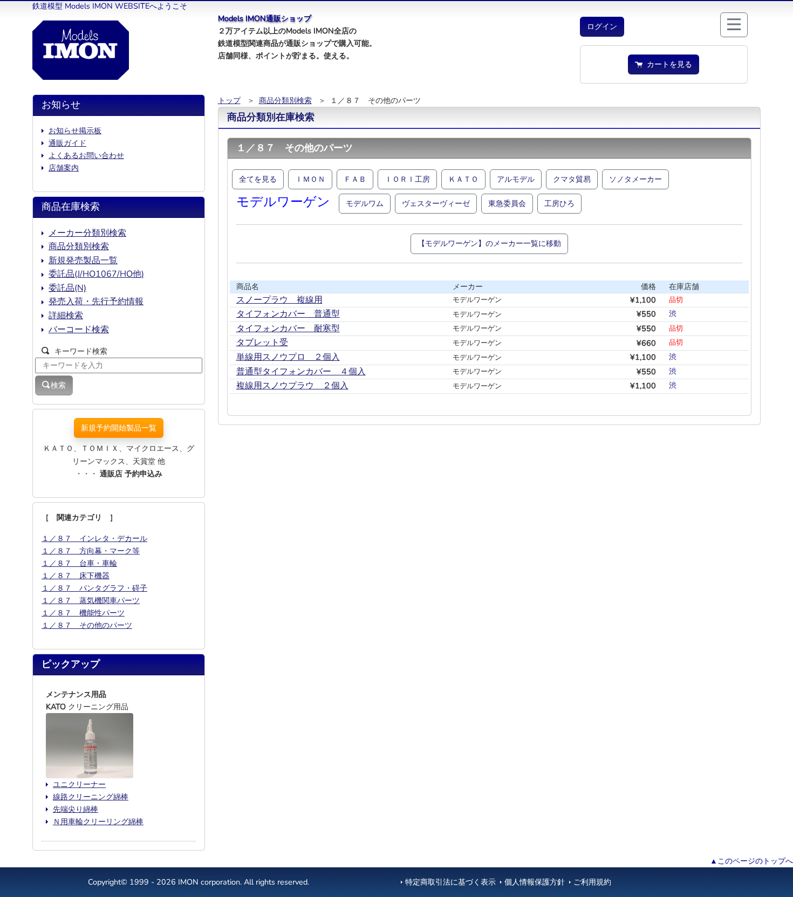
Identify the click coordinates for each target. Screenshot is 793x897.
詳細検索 (66, 315)
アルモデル (516, 179)
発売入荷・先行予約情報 (96, 301)
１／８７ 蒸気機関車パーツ (91, 600)
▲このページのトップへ (751, 860)
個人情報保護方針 (534, 882)
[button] (602, 27)
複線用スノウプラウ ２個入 (292, 386)
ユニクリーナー (79, 784)
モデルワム (365, 203)
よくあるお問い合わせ (86, 155)
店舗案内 (64, 167)
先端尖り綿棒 (75, 809)
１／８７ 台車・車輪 (79, 563)
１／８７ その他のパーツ (87, 625)
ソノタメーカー (635, 179)
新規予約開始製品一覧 (118, 427)
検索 (58, 385)
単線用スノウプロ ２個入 (288, 357)
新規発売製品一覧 (83, 260)
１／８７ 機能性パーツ (83, 612)
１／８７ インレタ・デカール (94, 538)
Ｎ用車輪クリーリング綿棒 (98, 821)
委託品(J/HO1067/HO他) (96, 274)
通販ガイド (67, 143)
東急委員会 (507, 203)
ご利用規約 (592, 882)
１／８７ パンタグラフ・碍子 (94, 588)
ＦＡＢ (355, 179)
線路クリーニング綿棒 (90, 796)
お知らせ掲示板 (75, 130)
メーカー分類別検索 (87, 233)
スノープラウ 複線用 (279, 300)
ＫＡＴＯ (463, 179)
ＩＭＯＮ (310, 179)
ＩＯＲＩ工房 (407, 179)
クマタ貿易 (572, 179)
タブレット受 (262, 342)
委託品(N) (67, 288)
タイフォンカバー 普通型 (288, 314)
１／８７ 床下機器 (76, 575)
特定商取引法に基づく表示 (450, 882)
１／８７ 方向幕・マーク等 (91, 550)
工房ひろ (559, 203)
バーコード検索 (79, 329)
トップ (229, 100)
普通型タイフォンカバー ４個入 (301, 372)
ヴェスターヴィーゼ (436, 203)
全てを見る (258, 179)
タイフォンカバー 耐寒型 (288, 328)
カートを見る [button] (667, 64)
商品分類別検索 (285, 100)
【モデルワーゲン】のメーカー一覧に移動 (489, 243)
